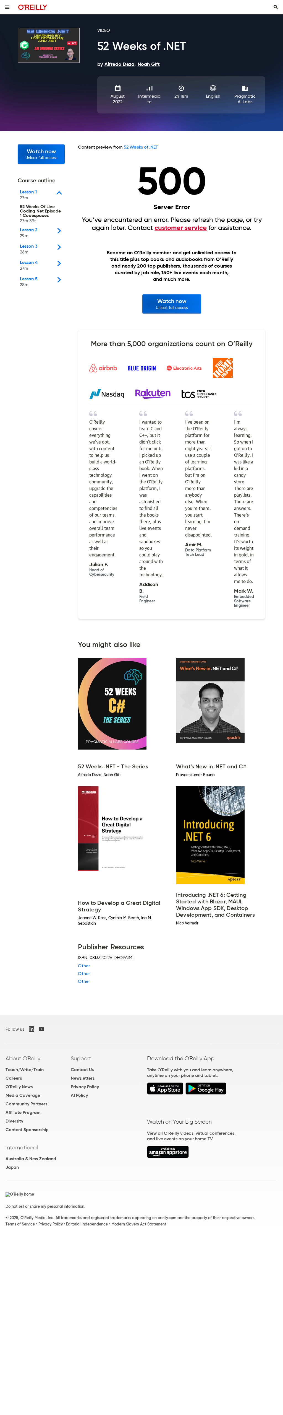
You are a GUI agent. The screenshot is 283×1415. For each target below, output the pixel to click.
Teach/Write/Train (25, 1069)
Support (81, 1058)
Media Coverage (23, 1095)
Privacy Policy (85, 1087)
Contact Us (82, 1069)
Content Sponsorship (27, 1129)
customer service (180, 228)
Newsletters (83, 1078)
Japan (12, 1167)
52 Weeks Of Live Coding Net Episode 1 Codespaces (40, 213)
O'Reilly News (19, 1087)
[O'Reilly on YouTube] (41, 1029)
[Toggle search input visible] (275, 7)
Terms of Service (20, 1224)
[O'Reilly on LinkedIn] (31, 1029)
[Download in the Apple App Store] (165, 1093)
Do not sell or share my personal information (45, 1206)
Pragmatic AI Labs (245, 99)
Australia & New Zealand (31, 1159)
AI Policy (79, 1095)
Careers (14, 1078)
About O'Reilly (23, 1058)
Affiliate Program (23, 1112)
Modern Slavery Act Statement (138, 1224)
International (22, 1147)
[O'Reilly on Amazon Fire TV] (168, 1156)
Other (84, 965)
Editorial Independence (87, 1224)
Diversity (14, 1121)
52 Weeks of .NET (141, 147)
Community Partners (26, 1104)
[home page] (32, 7)
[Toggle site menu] (7, 7)
